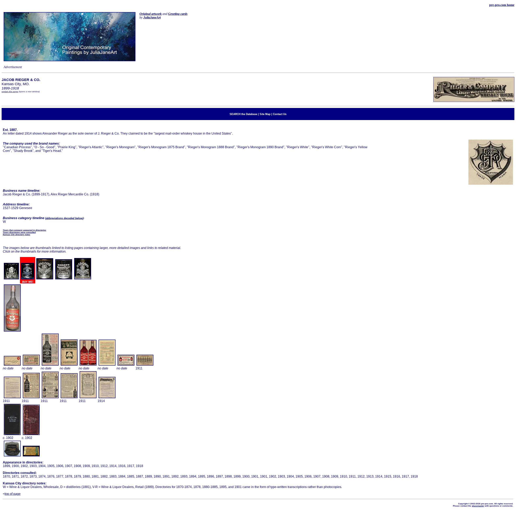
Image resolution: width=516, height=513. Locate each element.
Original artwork (150, 14)
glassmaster (478, 506)
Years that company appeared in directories (24, 230)
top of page (13, 493)
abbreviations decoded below (64, 218)
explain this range (10, 91)
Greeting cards (177, 14)
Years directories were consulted (19, 232)
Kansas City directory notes (16, 234)
